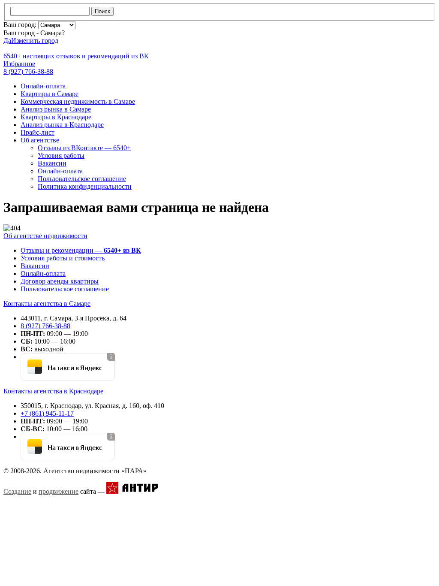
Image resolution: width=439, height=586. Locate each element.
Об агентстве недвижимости (45, 235)
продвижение (58, 491)
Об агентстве (40, 140)
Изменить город (34, 40)
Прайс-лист (37, 132)
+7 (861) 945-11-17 (47, 413)
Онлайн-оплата (43, 86)
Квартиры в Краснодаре (56, 117)
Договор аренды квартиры (60, 281)
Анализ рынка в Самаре (56, 109)
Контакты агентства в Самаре (46, 303)
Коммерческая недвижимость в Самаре (78, 101)
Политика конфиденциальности (85, 186)
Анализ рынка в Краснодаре (62, 124)
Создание (17, 491)
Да (7, 40)
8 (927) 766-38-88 (45, 325)
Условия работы (61, 155)
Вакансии (52, 163)
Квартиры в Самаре (49, 93)
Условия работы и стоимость (63, 258)
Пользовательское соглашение (82, 178)
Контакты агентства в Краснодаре (53, 391)
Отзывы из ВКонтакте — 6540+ (84, 147)
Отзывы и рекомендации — (81, 250)
